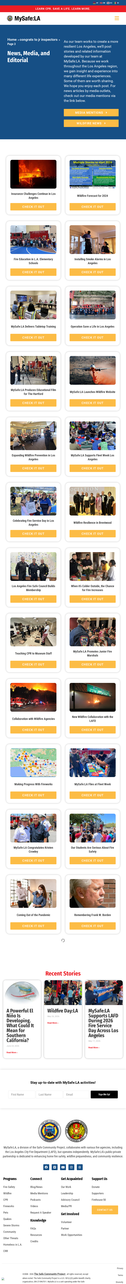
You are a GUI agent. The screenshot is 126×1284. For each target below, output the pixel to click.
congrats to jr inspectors (39, 40)
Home (12, 40)
